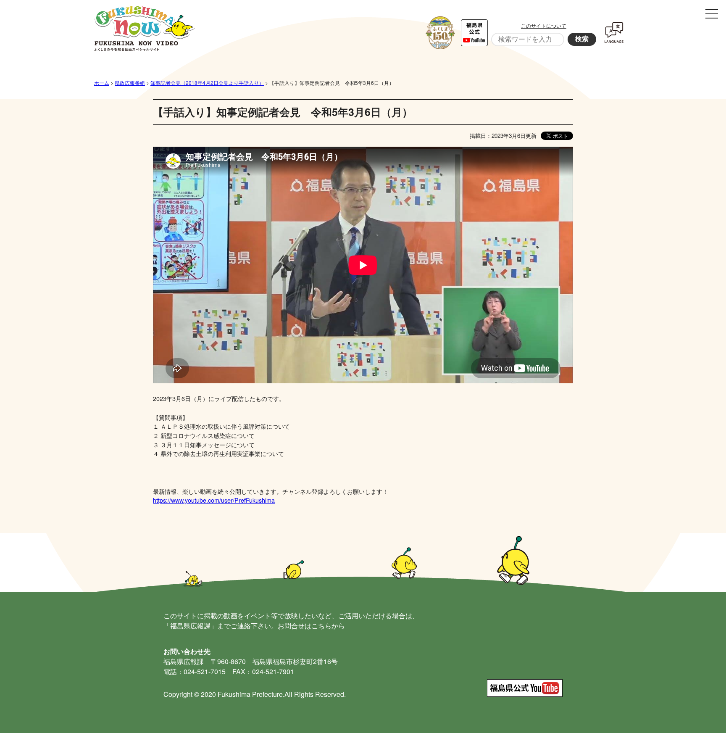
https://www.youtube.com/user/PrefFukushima (214, 500)
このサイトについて (543, 25)
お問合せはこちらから (311, 625)
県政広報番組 (130, 82)
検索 (582, 38)
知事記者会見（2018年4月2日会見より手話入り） (207, 82)
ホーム (101, 82)
